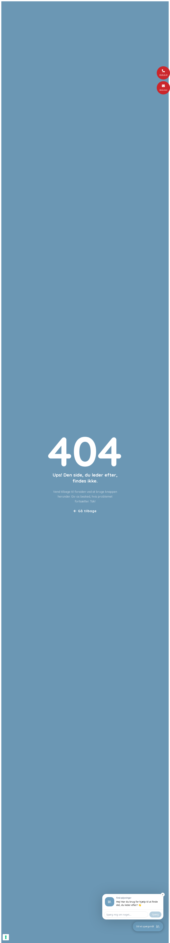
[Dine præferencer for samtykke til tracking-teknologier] (6, 937)
